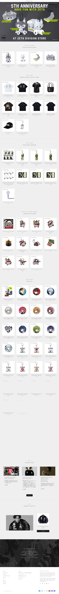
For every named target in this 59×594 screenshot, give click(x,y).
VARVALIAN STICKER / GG (22, 231)
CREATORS (45, 5)
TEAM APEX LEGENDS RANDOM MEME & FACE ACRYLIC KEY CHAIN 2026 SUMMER (8, 183)
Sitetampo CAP (8, 132)
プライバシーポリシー (21, 577)
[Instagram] (44, 583)
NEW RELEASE (9, 5)
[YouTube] (46, 583)
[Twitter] (42, 583)
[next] (56, 523)
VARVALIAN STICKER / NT (36, 231)
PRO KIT (31, 5)
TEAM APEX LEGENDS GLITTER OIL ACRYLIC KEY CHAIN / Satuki (36, 163)
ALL (35, 5)
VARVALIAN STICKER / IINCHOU (51, 250)
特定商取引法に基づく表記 (22, 575)
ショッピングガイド (21, 574)
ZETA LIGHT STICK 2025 (8, 202)
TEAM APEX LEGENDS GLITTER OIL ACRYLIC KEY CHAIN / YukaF (22, 163)
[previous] (3, 523)
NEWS (39, 5)
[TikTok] (48, 583)
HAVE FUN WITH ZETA (24, 5)
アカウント (48, 3)
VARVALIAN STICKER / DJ (8, 250)
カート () (55, 3)
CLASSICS (16, 5)
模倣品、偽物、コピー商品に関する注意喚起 (24, 572)
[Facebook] (40, 583)
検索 (51, 3)
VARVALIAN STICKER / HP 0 (36, 250)
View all (29, 495)
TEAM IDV (50, 5)
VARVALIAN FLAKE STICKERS (8, 231)
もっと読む (6, 484)
